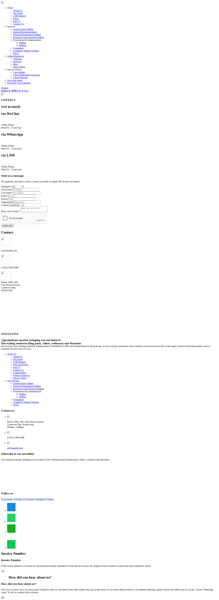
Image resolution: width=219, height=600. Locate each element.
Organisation (7, 202)
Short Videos (19, 67)
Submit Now (7, 226)
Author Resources (15, 56)
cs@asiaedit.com (15, 448)
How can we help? (11, 211)
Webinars (17, 59)
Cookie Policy (20, 372)
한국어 (25, 91)
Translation (18, 48)
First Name (6, 189)
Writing (22, 45)
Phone (4, 199)
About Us (17, 10)
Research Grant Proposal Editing (28, 37)
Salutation (6, 186)
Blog (15, 64)
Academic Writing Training (26, 51)
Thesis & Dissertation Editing (27, 34)
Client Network (20, 77)
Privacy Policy (20, 378)
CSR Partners (19, 16)
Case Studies (19, 72)
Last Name (7, 192)
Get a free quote (14, 80)
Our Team (18, 13)
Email (4, 196)
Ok (2, 571)
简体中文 (6, 91)
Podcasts (17, 61)
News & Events (20, 364)
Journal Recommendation (25, 32)
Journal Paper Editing (23, 29)
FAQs (16, 53)
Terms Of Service (21, 375)
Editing (22, 42)
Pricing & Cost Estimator (19, 83)
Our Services (13, 380)
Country (5, 205)
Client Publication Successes (26, 75)
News (16, 18)
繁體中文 (16, 91)
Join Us (16, 21)
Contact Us (18, 24)
